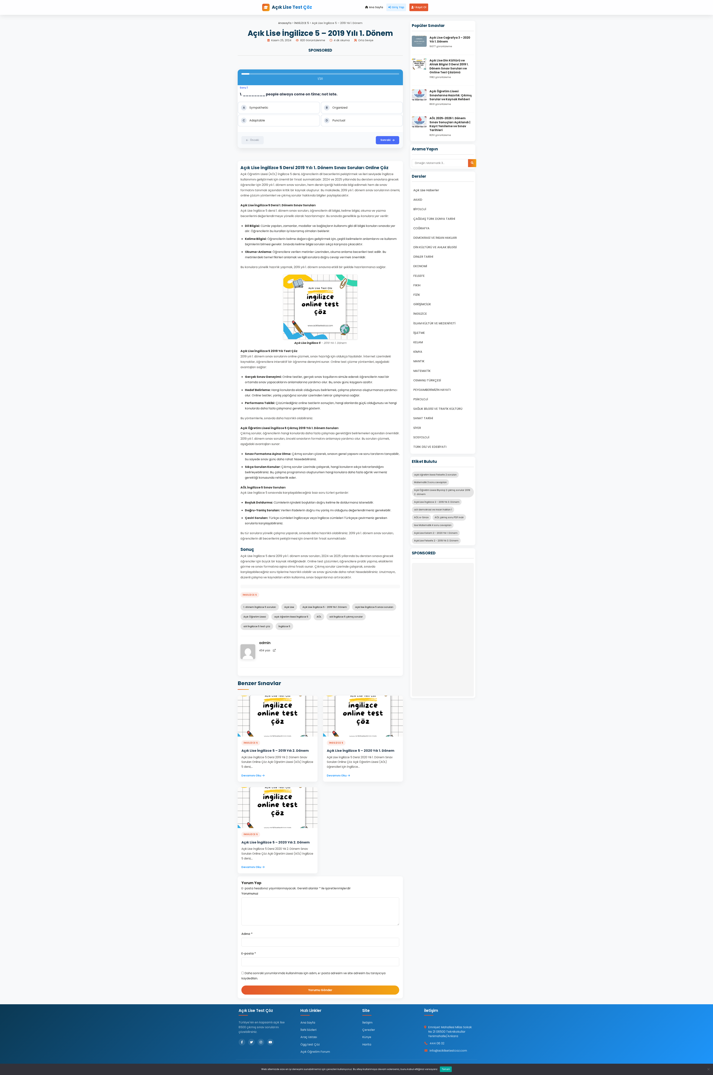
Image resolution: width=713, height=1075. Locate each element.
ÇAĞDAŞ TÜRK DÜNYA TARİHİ (434, 219)
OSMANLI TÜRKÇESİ (427, 380)
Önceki (254, 140)
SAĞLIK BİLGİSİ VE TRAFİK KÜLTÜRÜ (437, 409)
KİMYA (417, 352)
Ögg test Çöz (310, 1044)
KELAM (418, 342)
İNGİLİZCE (420, 314)
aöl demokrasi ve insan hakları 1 (433, 509)
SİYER (417, 428)
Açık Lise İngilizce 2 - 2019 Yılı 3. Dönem (436, 502)
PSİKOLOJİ (420, 399)
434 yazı (264, 650)
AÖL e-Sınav (421, 517)
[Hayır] (708, 1069)
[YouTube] (270, 1042)
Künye (366, 1037)
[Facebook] (242, 1042)
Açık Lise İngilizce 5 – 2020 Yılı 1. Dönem (360, 750)
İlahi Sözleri (308, 1030)
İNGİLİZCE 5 (301, 23)
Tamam (446, 1069)
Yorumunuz (249, 893)
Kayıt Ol (421, 7)
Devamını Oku (251, 775)
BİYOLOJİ (419, 209)
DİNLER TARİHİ (423, 257)
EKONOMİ (420, 266)
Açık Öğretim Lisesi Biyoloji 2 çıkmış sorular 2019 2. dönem (442, 492)
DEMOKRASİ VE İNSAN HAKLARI (435, 238)
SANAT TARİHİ (423, 418)
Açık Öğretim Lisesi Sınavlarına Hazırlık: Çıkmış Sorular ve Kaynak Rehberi (450, 95)
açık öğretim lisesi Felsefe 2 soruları (435, 474)
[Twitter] (251, 1042)
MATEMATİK (422, 371)
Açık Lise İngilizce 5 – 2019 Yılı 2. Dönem (275, 750)
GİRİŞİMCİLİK (422, 304)
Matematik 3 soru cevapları (430, 482)
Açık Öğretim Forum (315, 1052)
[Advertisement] (443, 629)
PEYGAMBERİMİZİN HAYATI (432, 390)
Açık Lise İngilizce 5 (255, 205)
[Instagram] (261, 1042)
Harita (366, 1044)
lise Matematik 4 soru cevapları (432, 525)
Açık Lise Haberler (426, 190)
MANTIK (418, 361)
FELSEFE (419, 276)
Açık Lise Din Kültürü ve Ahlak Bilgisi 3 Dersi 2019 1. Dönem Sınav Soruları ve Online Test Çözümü (448, 66)
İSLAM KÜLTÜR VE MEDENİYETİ (434, 323)
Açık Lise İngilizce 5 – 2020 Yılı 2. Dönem (275, 842)
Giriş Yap (398, 7)
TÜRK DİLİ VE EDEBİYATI (429, 447)
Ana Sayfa (376, 7)
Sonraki (385, 140)
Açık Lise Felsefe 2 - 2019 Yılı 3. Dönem (436, 540)
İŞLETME (419, 333)
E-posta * (248, 953)
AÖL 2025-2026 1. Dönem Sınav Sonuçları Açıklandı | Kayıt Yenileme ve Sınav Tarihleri (449, 124)
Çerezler (368, 1030)
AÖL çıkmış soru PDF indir (449, 517)
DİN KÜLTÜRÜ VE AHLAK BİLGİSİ (435, 247)
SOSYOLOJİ (421, 437)
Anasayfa (284, 23)
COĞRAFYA (421, 228)
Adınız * (247, 934)
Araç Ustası (308, 1037)
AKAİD (417, 200)
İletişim (367, 1022)
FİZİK (416, 295)
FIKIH (416, 285)
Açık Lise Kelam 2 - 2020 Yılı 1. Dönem (436, 533)
